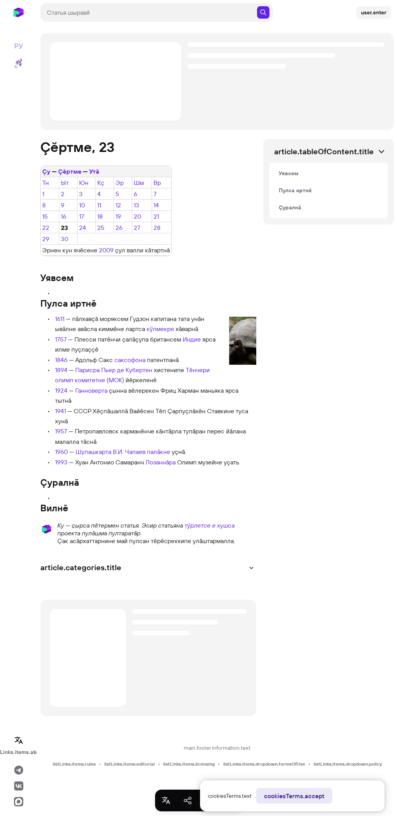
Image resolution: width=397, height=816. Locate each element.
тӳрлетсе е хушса (210, 525)
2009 (106, 250)
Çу (46, 171)
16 (63, 216)
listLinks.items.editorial (129, 764)
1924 (61, 390)
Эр (120, 182)
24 (82, 227)
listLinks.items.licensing (189, 764)
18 (100, 216)
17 (81, 216)
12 (118, 205)
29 (45, 239)
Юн (83, 182)
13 (136, 205)
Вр (157, 182)
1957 (61, 431)
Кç (100, 182)
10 (82, 205)
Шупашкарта (93, 451)
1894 (61, 370)
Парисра (87, 370)
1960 (61, 451)
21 (156, 216)
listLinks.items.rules (74, 764)
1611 (59, 319)
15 (45, 216)
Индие (192, 339)
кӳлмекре (160, 329)
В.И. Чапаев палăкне (141, 451)
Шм (139, 182)
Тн (45, 182)
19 (118, 216)
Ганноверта (91, 390)
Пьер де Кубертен (126, 370)
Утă (94, 171)
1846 (61, 360)
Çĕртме (69, 171)
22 (45, 227)
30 (64, 239)
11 (99, 205)
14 (156, 205)
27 (137, 227)
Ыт (65, 182)
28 (157, 227)
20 (137, 216)
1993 (61, 462)
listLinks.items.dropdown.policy (348, 764)
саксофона (129, 360)
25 (100, 227)
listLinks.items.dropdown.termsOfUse (264, 764)
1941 (60, 411)
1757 (61, 339)
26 (119, 227)
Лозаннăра (160, 462)
